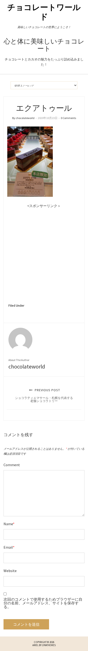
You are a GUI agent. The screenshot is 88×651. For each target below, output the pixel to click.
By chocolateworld (23, 118)
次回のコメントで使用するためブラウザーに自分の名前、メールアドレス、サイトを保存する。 (43, 603)
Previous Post (44, 395)
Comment (12, 465)
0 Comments (68, 118)
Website (10, 571)
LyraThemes (49, 645)
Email (9, 547)
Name (9, 524)
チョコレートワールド (44, 12)
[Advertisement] (44, 253)
